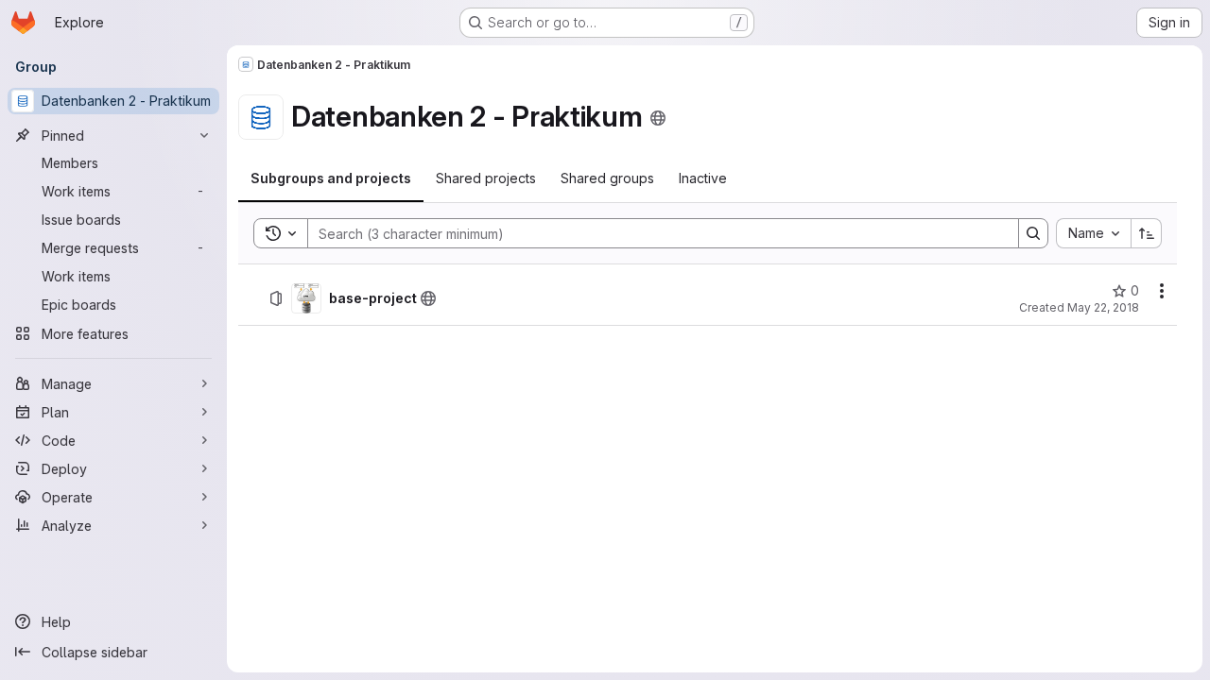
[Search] (1033, 233)
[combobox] (1093, 233)
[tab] (331, 178)
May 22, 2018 (1103, 307)
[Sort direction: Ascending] (1147, 233)
